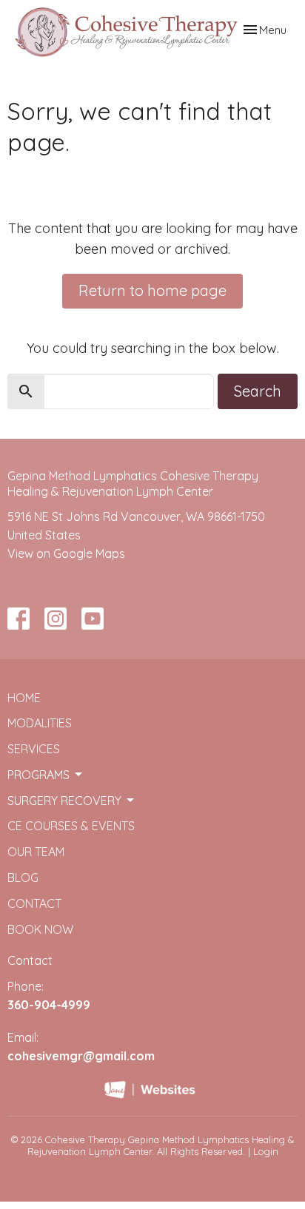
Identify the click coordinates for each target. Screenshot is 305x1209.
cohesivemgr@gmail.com (81, 1055)
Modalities (39, 722)
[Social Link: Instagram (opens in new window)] (55, 618)
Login (265, 1151)
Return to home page (152, 290)
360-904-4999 (48, 1004)
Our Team (35, 851)
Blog (22, 877)
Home (24, 697)
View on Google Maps (66, 553)
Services (33, 748)
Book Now (40, 929)
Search (257, 391)
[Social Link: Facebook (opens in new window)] (18, 618)
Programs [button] (38, 774)
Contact (34, 903)
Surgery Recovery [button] (64, 800)
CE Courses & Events (71, 825)
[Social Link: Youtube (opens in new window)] (92, 618)
